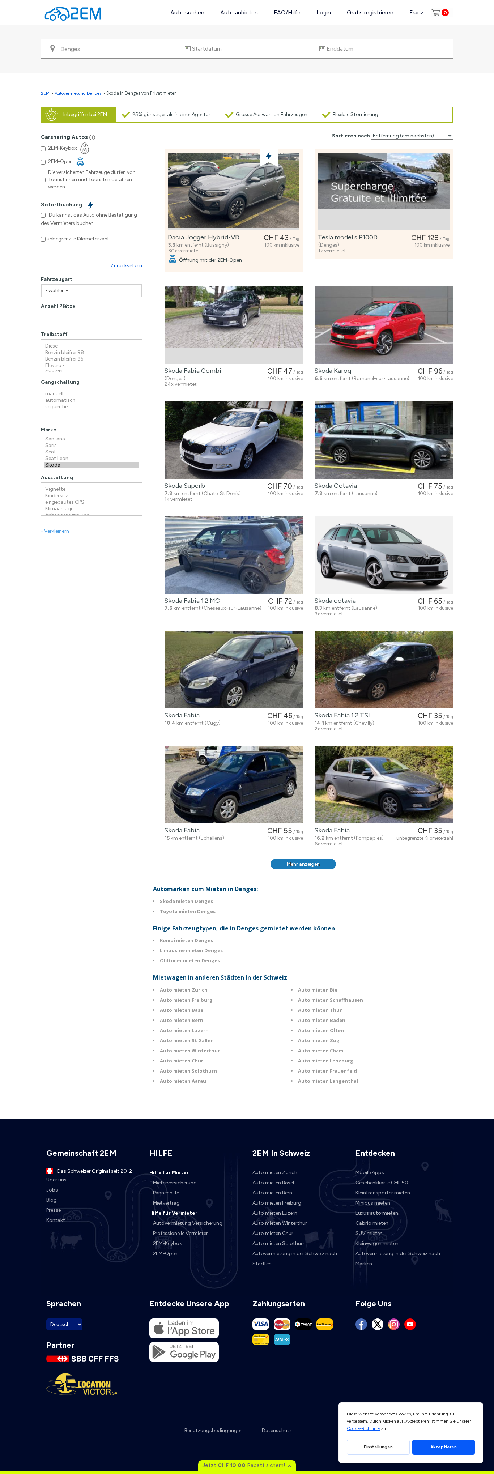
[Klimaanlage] (91, 509)
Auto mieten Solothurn (188, 1071)
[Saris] (91, 445)
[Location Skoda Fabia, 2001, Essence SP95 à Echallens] (234, 784)
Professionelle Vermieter (180, 1233)
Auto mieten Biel (318, 990)
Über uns (56, 1180)
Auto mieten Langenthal (328, 1081)
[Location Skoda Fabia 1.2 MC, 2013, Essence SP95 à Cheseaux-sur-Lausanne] (234, 555)
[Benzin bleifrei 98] (91, 352)
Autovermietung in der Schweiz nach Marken (397, 1259)
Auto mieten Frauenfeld (327, 1071)
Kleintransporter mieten (382, 1193)
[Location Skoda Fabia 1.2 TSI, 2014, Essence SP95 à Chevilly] (384, 669)
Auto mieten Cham (320, 1050)
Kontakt (55, 1220)
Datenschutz (277, 1430)
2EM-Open (165, 1254)
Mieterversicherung (175, 1183)
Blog (51, 1200)
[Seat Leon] (91, 458)
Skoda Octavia (334, 486)
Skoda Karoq (331, 371)
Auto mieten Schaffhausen (330, 1000)
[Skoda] (91, 465)
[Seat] (91, 452)
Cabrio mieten (371, 1223)
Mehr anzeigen (303, 864)
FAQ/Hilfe (287, 12)
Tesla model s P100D (346, 237)
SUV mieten (369, 1233)
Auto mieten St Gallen (187, 1040)
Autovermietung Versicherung (187, 1223)
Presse (53, 1210)
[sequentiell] (91, 407)
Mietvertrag (166, 1203)
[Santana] (91, 439)
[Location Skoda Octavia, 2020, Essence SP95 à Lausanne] (384, 440)
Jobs (52, 1190)
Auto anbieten (239, 12)
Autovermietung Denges (78, 93)
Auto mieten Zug (319, 1040)
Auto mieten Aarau (183, 1081)
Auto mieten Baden (321, 1020)
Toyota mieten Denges (188, 911)
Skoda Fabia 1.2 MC (190, 601)
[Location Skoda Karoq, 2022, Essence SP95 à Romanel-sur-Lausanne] (384, 325)
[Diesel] (91, 346)
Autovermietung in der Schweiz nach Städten (294, 1259)
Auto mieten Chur (181, 1060)
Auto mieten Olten (321, 1030)
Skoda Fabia (180, 715)
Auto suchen (187, 12)
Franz (416, 12)
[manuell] (91, 394)
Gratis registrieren (370, 12)
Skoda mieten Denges (186, 901)
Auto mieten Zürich (184, 990)
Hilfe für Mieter (169, 1173)
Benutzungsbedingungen (213, 1430)
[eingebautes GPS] (91, 502)
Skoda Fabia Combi (191, 371)
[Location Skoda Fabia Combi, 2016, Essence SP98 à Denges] (234, 325)
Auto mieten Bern (181, 1020)
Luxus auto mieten (376, 1213)
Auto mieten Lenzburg (325, 1060)
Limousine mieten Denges (191, 950)
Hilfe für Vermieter (173, 1213)
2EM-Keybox (167, 1243)
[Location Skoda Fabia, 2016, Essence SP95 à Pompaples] (384, 784)
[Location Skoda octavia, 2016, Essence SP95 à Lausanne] (384, 555)
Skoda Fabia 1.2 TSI (340, 715)
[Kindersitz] (91, 496)
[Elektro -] (91, 365)
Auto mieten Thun (320, 1010)
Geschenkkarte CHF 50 (381, 1183)
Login (323, 12)
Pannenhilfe (166, 1193)
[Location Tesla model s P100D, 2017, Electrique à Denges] (384, 191)
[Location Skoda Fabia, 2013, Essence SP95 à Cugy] (234, 669)
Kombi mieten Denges (186, 940)
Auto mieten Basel (182, 1010)
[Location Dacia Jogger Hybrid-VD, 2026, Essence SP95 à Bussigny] (233, 191)
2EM (45, 93)
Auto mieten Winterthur (190, 1050)
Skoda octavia (333, 601)
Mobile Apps (369, 1173)
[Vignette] (91, 489)
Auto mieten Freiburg (186, 1000)
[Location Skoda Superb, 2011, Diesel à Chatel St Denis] (234, 440)
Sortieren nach (351, 136)
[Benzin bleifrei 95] (91, 359)
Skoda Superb (183, 486)
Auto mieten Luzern (184, 1030)
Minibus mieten (372, 1203)
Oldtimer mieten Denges (190, 960)
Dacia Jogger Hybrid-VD (202, 237)
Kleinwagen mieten (377, 1243)
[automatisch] (91, 400)
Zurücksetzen (126, 266)
